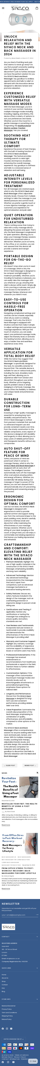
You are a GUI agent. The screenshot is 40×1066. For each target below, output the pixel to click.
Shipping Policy (7, 1016)
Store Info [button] (6, 999)
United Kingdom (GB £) (13, 1039)
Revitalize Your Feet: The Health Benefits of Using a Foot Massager (19, 806)
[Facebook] (3, 1029)
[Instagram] (7, 1029)
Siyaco (6, 1055)
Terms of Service (22, 1055)
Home (4, 975)
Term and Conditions (9, 1013)
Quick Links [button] (6, 968)
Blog (3, 991)
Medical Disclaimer (9, 1006)
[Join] (36, 914)
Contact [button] (6, 937)
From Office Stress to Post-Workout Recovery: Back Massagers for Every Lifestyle (19, 870)
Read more (6, 825)
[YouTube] (11, 1029)
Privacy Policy (7, 1009)
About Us (5, 978)
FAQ (3, 988)
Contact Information (11, 1059)
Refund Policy (6, 1019)
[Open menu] (5, 8)
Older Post (9, 765)
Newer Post (30, 765)
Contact (5, 985)
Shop (4, 981)
